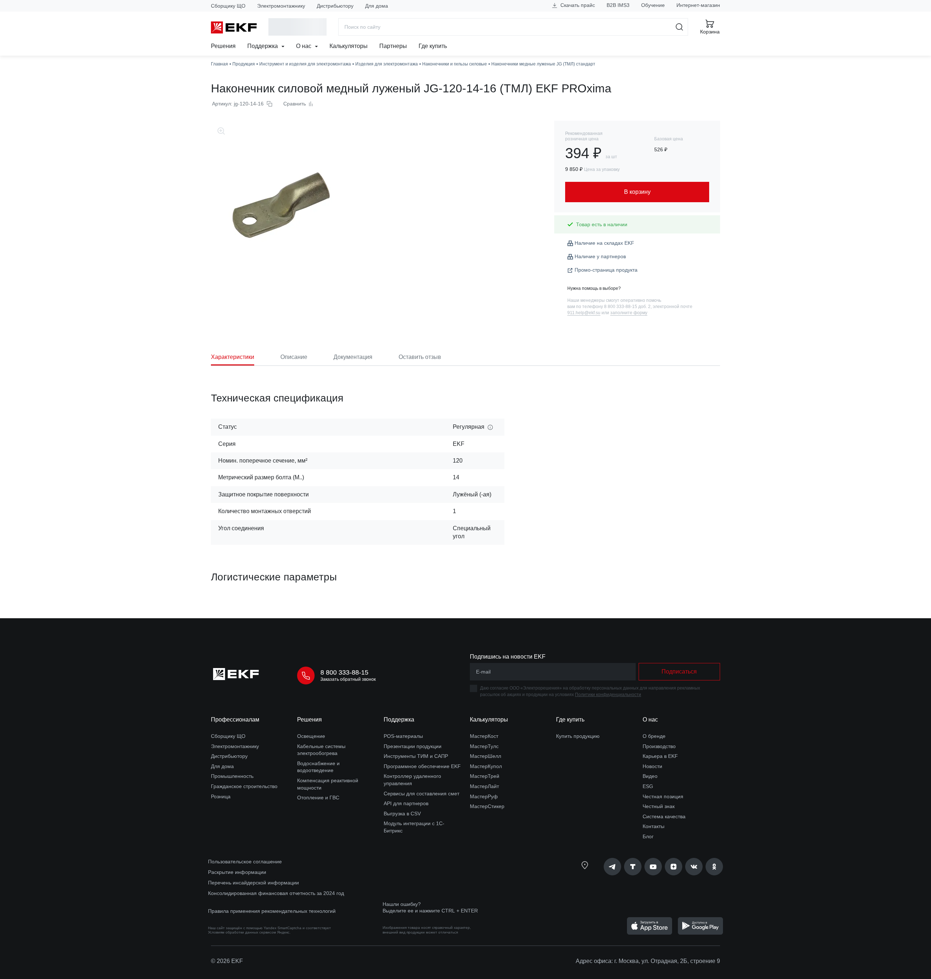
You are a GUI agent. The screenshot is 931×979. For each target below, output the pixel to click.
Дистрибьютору (335, 6)
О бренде (654, 736)
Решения (223, 46)
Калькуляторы (348, 46)
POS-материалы (403, 736)
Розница (221, 796)
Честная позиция (663, 796)
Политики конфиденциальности (608, 694)
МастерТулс (484, 746)
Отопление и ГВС (318, 797)
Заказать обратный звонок (348, 679)
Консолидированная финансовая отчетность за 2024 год (276, 893)
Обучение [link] (653, 5)
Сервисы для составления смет (421, 793)
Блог (648, 836)
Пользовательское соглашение (245, 861)
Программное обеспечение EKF (422, 766)
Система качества (664, 816)
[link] (612, 866)
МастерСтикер (487, 806)
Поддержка (263, 46)
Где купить (433, 46)
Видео (650, 776)
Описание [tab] (293, 357)
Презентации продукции (412, 746)
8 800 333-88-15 (344, 672)
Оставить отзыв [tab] (420, 357)
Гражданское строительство (244, 786)
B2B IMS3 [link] (618, 5)
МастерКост (484, 736)
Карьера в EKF (660, 756)
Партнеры (393, 46)
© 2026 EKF (227, 961)
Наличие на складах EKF (604, 243)
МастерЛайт (484, 786)
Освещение (311, 736)
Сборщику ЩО (228, 6)
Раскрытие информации (237, 872)
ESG (648, 786)
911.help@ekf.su (583, 312)
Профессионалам (235, 719)
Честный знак (659, 806)
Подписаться (679, 671)
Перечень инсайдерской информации (253, 883)
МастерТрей (484, 776)
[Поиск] (679, 27)
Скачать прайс (577, 5)
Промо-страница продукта (606, 270)
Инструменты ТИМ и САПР (416, 756)
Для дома (376, 6)
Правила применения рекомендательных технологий (272, 911)
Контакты (653, 826)
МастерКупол (486, 766)
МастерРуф (484, 796)
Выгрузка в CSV (402, 813)
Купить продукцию (578, 736)
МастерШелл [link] (485, 756)
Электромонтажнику (281, 6)
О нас (304, 46)
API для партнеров (406, 803)
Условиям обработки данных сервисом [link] (242, 932)
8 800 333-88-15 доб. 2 (627, 306)
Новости (652, 766)
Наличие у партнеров (600, 256)
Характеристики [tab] (232, 357)
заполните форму (628, 312)
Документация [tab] (352, 357)
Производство (659, 746)
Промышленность (232, 776)
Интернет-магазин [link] (698, 5)
